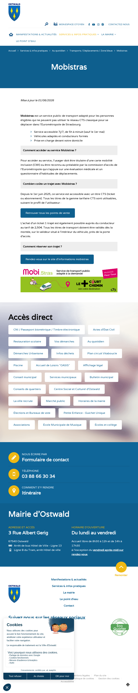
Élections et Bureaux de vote (31, 413)
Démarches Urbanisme (28, 353)
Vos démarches (64, 341)
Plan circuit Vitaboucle (102, 353)
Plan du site (100, 675)
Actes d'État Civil (104, 329)
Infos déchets (65, 353)
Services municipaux (63, 377)
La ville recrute (23, 401)
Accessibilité (67, 681)
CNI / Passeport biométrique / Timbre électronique (46, 329)
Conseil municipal (25, 377)
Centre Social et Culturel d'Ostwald (77, 389)
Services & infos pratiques (77, 34)
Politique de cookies (83, 678)
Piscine (18, 365)
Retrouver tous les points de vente (48, 213)
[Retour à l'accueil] (14, 12)
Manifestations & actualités (36, 34)
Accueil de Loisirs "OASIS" (53, 365)
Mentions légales (81, 675)
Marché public (55, 401)
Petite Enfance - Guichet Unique (84, 413)
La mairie (107, 34)
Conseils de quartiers (27, 389)
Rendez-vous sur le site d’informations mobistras (57, 259)
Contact (69, 605)
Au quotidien (96, 341)
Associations (21, 425)
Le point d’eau (26, 41)
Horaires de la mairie (91, 401)
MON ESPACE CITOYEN (71, 24)
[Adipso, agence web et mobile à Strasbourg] (128, 684)
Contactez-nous (119, 24)
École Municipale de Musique (62, 425)
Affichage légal (93, 365)
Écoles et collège (106, 425)
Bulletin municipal (101, 377)
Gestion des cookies (108, 678)
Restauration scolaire (27, 341)
